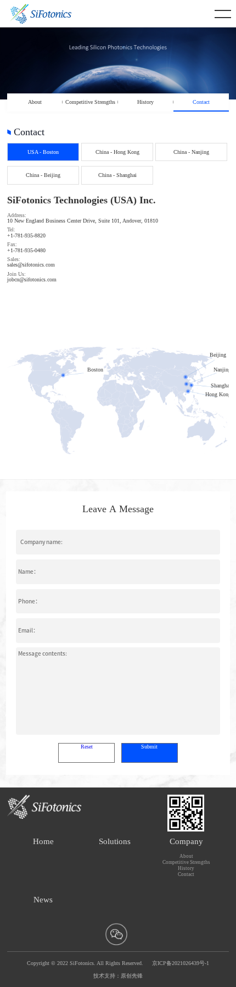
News (43, 899)
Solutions (115, 841)
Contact (201, 102)
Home (43, 841)
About (35, 102)
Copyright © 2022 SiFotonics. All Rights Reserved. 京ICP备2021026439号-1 (118, 963)
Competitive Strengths (90, 102)
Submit (149, 747)
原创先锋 (132, 976)
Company (186, 841)
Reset (87, 747)
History (145, 102)
